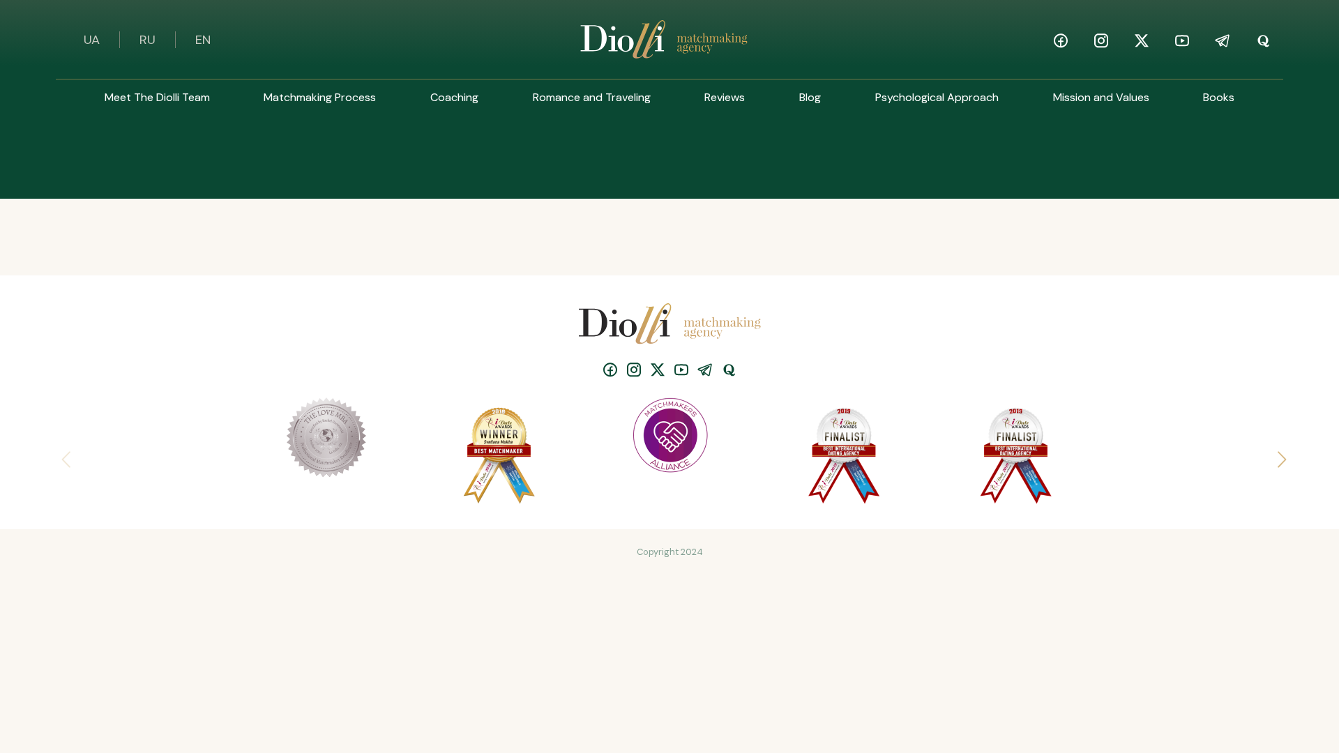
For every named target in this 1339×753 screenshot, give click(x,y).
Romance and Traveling (592, 97)
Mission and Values (1101, 97)
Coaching (454, 97)
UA (92, 39)
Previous (63, 455)
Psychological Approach (937, 97)
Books (1218, 97)
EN (203, 39)
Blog (810, 97)
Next (1276, 455)
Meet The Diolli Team (157, 97)
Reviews (724, 97)
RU (147, 39)
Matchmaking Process (320, 97)
